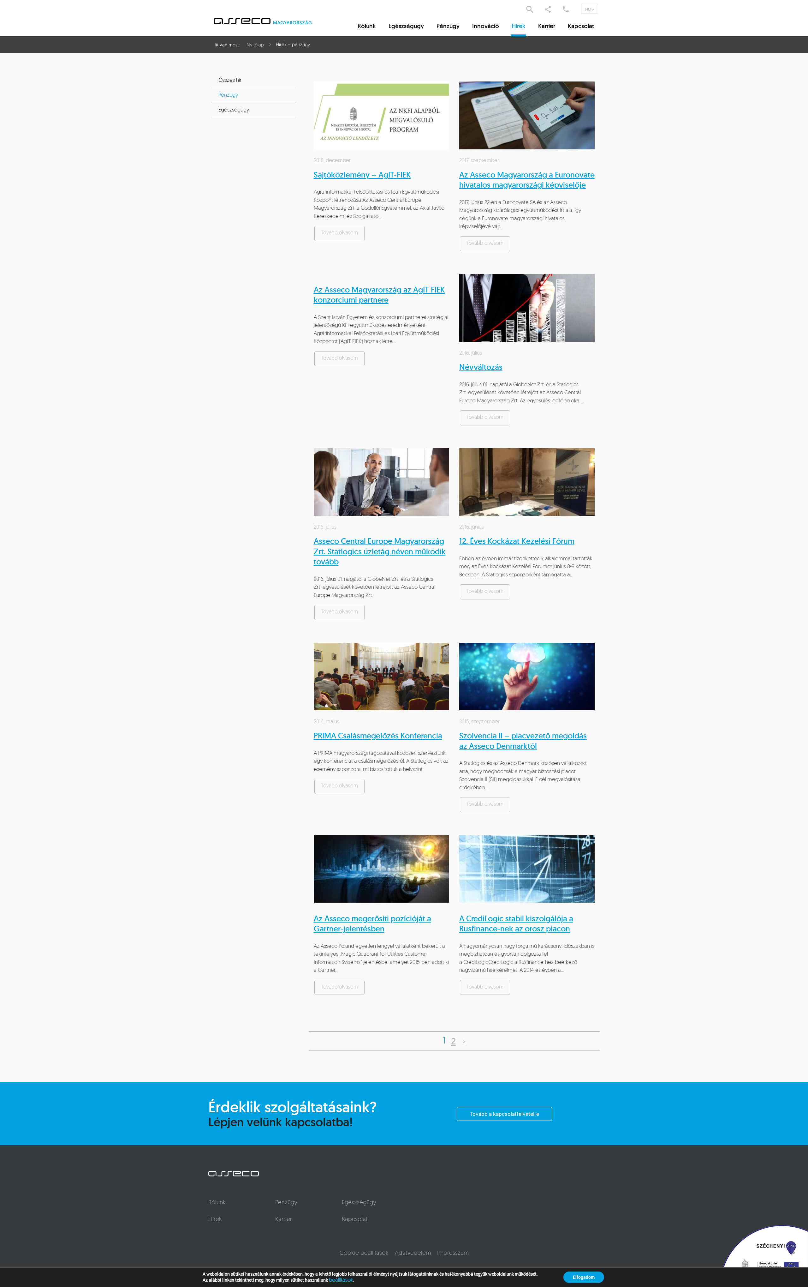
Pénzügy (448, 26)
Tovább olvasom (339, 233)
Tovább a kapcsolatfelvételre (504, 1113)
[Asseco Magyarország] (270, 21)
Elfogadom (584, 1277)
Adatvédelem (413, 1253)
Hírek (519, 26)
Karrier (546, 26)
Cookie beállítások (364, 1253)
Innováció (485, 26)
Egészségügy (406, 26)
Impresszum (453, 1253)
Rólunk (367, 26)
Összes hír (229, 80)
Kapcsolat (581, 26)
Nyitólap (255, 45)
